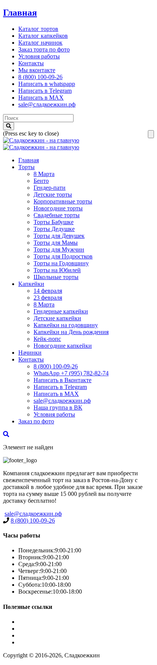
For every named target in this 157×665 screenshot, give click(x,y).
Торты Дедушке (54, 229)
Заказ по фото (36, 421)
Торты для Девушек (59, 235)
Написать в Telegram (45, 90)
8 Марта (44, 174)
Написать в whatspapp (46, 84)
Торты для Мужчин (59, 249)
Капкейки (31, 284)
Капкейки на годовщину (66, 325)
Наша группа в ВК (58, 407)
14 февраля (48, 290)
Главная (20, 13)
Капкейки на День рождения (71, 332)
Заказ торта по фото (44, 49)
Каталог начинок (40, 42)
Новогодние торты (58, 208)
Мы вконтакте (36, 70)
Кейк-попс (47, 339)
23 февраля (48, 297)
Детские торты (53, 194)
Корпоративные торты (63, 201)
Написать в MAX (41, 97)
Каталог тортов (38, 29)
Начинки (30, 352)
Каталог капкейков (43, 35)
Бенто (41, 181)
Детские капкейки (57, 318)
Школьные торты (56, 277)
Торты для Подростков (63, 256)
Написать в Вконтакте (62, 380)
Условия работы (39, 56)
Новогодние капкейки (63, 345)
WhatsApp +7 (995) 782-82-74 (71, 373)
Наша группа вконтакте (49, 642)
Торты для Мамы (56, 242)
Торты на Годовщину (61, 263)
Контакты (31, 63)
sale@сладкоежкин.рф (46, 104)
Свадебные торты (57, 215)
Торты (26, 167)
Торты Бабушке (54, 222)
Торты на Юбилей (57, 270)
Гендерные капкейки (61, 311)
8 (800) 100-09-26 (40, 77)
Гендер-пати (50, 187)
